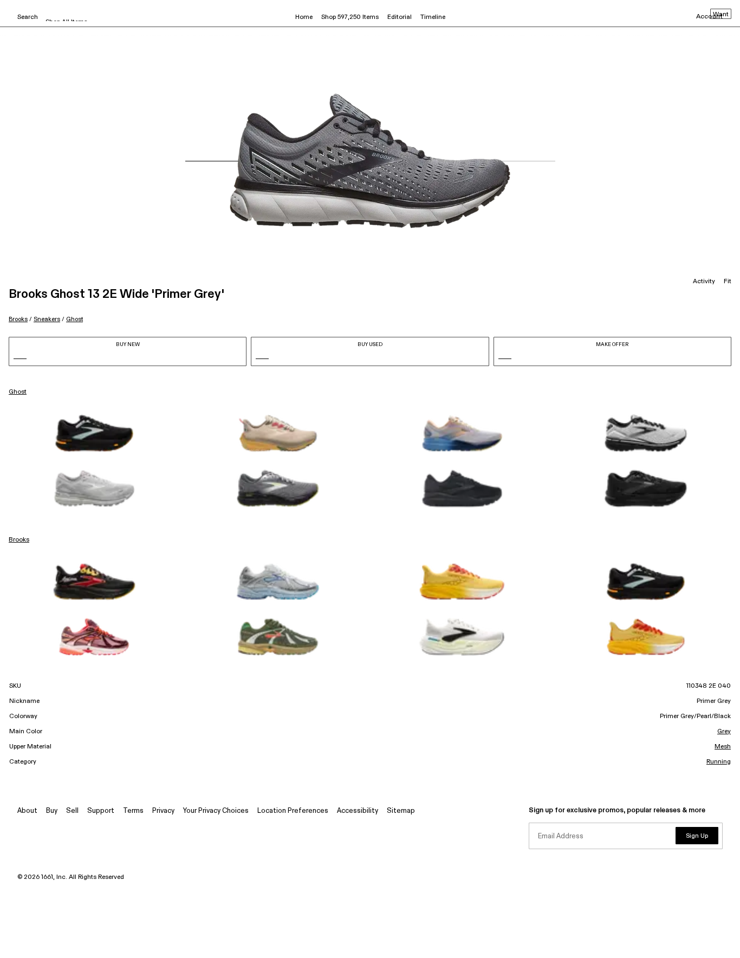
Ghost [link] (18, 392)
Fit (727, 281)
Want (721, 14)
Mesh (723, 747)
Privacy (163, 810)
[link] (94, 433)
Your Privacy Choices (216, 810)
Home (304, 17)
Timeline (432, 17)
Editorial (399, 17)
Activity (704, 281)
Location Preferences (292, 810)
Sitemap (401, 810)
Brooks (18, 319)
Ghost (74, 319)
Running (718, 762)
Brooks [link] (19, 540)
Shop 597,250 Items (350, 17)
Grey (724, 731)
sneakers (47, 319)
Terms (133, 810)
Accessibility (357, 810)
